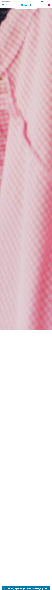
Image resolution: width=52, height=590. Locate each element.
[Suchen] (6, 5)
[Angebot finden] (46, 5)
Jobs (47, 1)
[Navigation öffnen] (3, 5)
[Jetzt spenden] (49, 5)
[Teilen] (49, 1)
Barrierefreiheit (42, 1)
